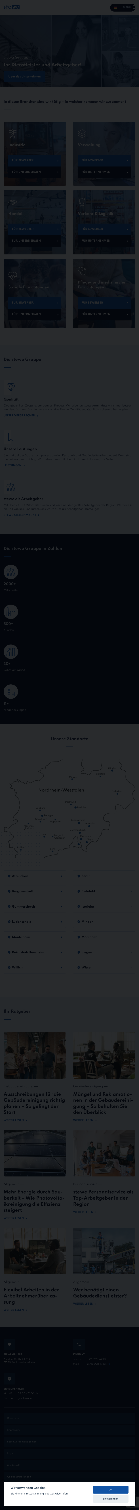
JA (110, 1489)
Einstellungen (110, 1498)
